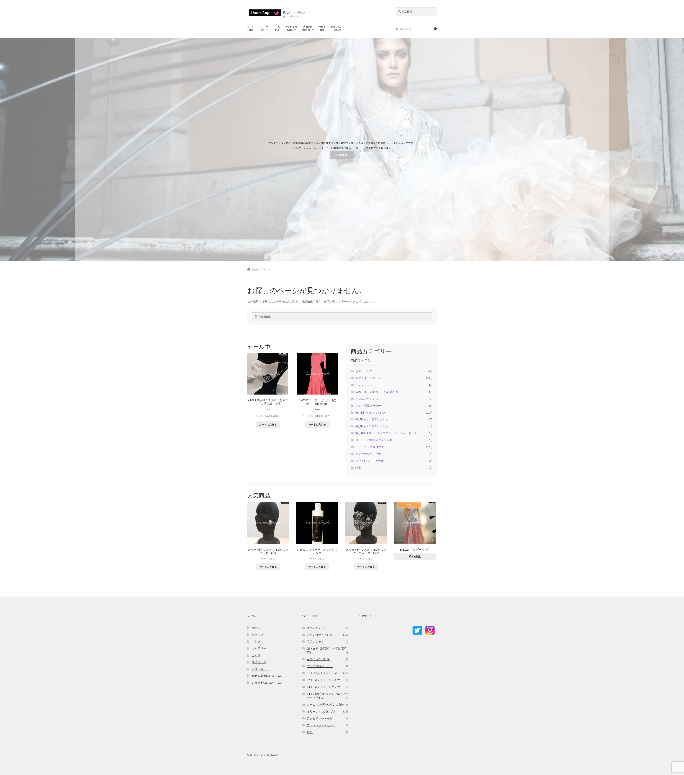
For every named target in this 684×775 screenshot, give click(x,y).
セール (276, 28)
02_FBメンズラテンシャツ (371, 419)
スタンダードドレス (368, 378)
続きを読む (415, 556)
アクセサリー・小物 (368, 453)
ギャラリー (259, 648)
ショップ (263, 28)
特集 (358, 467)
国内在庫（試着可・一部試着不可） (378, 392)
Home (255, 269)
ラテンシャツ (363, 385)
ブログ (322, 28)
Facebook (364, 616)
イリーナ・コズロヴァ (369, 447)
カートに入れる (268, 424)
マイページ (259, 662)
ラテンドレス (363, 371)
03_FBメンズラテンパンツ (371, 426)
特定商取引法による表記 (267, 676)
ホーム (250, 28)
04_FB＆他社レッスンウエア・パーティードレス (386, 433)
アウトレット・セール (369, 460)
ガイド (256, 655)
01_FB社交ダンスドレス (370, 412)
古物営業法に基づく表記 (267, 683)
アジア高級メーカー (368, 405)
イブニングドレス (366, 398)
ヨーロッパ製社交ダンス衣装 (373, 440)
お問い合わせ (338, 28)
